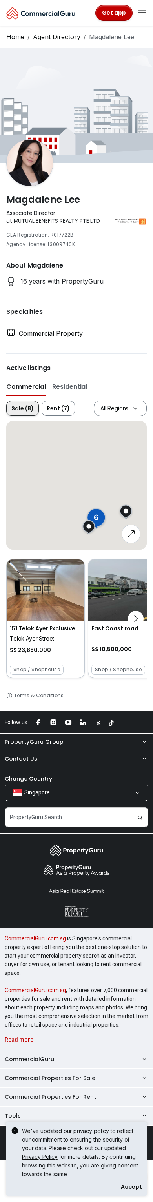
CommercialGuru (29, 1059)
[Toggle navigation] (142, 13)
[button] (45, 618)
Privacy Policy (40, 1156)
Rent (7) (58, 408)
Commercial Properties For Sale (50, 1078)
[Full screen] (131, 534)
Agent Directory (56, 37)
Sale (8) (22, 408)
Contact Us (21, 759)
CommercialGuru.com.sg (35, 938)
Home (15, 37)
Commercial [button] (26, 386)
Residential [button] (69, 386)
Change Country (28, 779)
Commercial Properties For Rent (50, 1097)
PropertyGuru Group (34, 742)
